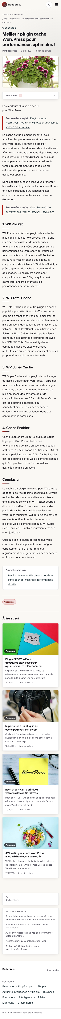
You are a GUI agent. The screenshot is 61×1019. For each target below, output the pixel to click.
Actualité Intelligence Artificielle (21, 991)
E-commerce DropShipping (18, 986)
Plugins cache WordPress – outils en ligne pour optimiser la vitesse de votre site (32, 123)
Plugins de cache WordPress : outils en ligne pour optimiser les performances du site (31, 580)
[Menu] (56, 4)
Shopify (42, 986)
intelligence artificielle (32, 997)
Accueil (5, 14)
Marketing (8, 1002)
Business (48, 991)
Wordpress (9, 28)
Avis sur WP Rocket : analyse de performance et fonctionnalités (29, 934)
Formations (9, 997)
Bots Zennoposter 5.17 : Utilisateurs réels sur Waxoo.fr (27, 926)
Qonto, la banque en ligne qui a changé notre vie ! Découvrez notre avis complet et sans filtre (30, 918)
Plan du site (53, 970)
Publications (17, 14)
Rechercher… (12, 900)
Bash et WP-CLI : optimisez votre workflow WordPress (22, 948)
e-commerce (25, 1002)
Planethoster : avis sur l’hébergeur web (25, 941)
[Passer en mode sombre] (49, 4)
